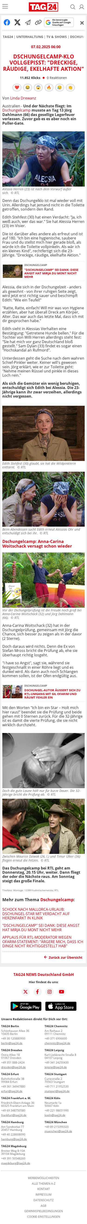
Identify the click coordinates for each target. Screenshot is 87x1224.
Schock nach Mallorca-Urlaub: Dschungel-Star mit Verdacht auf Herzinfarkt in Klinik (36, 914)
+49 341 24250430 (57, 1062)
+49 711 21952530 (57, 1086)
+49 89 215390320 (57, 1127)
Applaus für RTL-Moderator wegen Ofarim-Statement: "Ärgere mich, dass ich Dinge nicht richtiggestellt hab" (42, 941)
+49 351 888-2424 (13, 1062)
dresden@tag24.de (13, 1067)
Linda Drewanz (23, 98)
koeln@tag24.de (55, 1115)
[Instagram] (49, 992)
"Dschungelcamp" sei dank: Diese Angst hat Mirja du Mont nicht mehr (51, 273)
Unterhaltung (29, 37)
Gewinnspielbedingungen (43, 1211)
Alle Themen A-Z (43, 1183)
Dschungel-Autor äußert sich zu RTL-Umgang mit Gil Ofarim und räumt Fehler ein (52, 694)
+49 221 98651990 (57, 1110)
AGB (43, 1205)
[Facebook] (37, 992)
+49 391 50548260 (13, 1158)
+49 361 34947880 (13, 1086)
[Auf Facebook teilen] (7, 22)
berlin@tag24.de (12, 1043)
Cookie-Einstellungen (43, 1216)
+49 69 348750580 (13, 1110)
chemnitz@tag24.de (57, 1043)
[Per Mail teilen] (27, 22)
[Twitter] (25, 992)
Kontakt (43, 1189)
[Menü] (5, 7)
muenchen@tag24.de (58, 1131)
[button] (82, 7)
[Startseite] (43, 7)
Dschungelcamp (16, 110)
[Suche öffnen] (73, 7)
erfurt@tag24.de (12, 1091)
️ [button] (17, 87)
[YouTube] (62, 992)
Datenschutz (43, 1200)
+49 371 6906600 (56, 1038)
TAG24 (8, 37)
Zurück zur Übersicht (65, 957)
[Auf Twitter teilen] (17, 22)
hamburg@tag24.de (14, 1139)
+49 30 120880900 (13, 1038)
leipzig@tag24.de (56, 1067)
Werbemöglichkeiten (43, 1178)
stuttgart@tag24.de (57, 1091)
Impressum (43, 1194)
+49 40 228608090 (13, 1134)
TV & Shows (56, 37)
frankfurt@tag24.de (13, 1115)
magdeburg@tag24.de (15, 1163)
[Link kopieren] (38, 22)
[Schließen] (82, 22)
